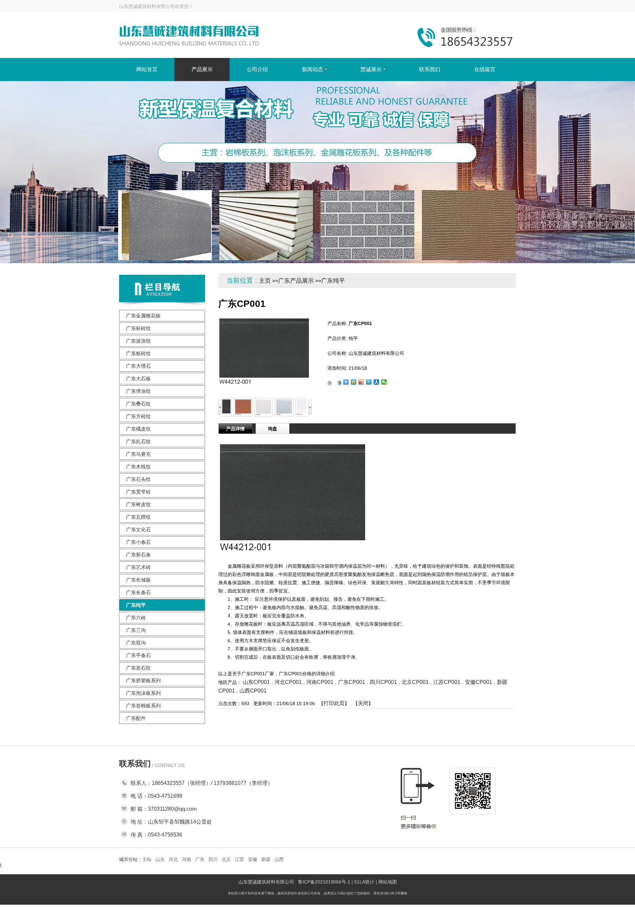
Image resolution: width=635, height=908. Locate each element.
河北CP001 (288, 682)
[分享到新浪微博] (361, 382)
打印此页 (334, 703)
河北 (173, 859)
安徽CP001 (478, 682)
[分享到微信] (384, 382)
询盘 (272, 428)
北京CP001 (415, 682)
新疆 (266, 859)
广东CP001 (351, 682)
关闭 (363, 703)
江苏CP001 (446, 682)
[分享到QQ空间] (354, 382)
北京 (226, 859)
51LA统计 (364, 881)
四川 (213, 859)
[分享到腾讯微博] (369, 382)
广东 (199, 859)
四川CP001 (383, 682)
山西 (279, 859)
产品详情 (235, 428)
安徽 (252, 859)
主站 (146, 859)
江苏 (239, 859)
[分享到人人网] (376, 382)
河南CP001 (319, 682)
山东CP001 (256, 682)
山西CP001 (253, 690)
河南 (186, 859)
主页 (265, 280)
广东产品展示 (296, 280)
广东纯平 (333, 280)
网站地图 (387, 881)
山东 (160, 859)
